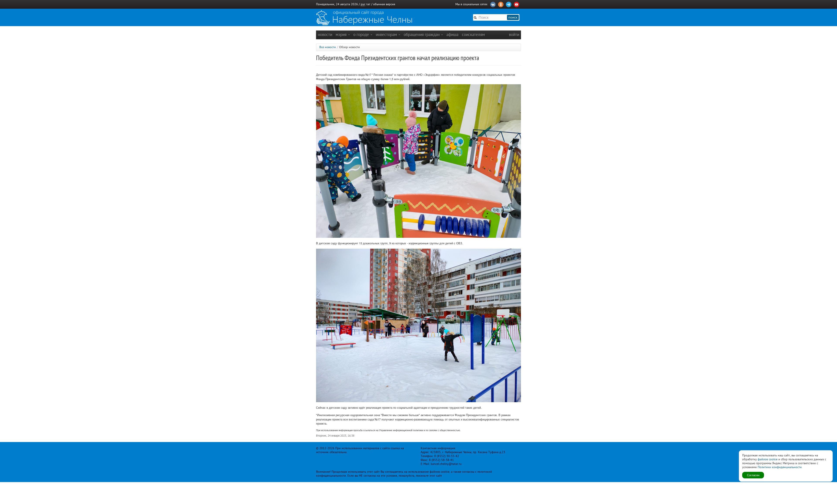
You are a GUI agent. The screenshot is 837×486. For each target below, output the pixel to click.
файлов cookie (767, 459)
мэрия (342, 34)
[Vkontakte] (493, 4)
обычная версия (384, 4)
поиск (512, 17)
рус (363, 4)
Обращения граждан (422, 34)
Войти (514, 34)
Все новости (327, 47)
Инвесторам (387, 34)
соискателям (473, 34)
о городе (361, 34)
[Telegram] (508, 4)
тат (368, 4)
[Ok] (500, 4)
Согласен (753, 475)
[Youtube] (516, 4)
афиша (452, 34)
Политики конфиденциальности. (780, 467)
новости (325, 34)
